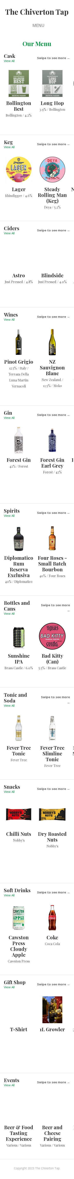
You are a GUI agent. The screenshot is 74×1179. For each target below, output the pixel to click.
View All (9, 61)
